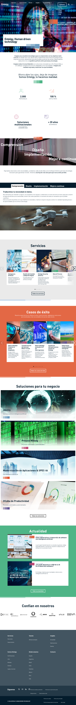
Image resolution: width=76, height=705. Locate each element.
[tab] (17, 186)
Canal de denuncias (43, 693)
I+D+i (9, 659)
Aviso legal (63, 702)
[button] (16, 3)
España (30, 656)
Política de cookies (47, 698)
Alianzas (9, 662)
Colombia (31, 669)
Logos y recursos (11, 669)
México (30, 672)
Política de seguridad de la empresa (51, 702)
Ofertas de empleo (33, 639)
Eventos (52, 646)
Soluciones (10, 639)
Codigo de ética (33, 693)
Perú (30, 675)
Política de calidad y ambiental (36, 689)
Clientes (9, 665)
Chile (30, 665)
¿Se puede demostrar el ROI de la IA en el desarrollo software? (48, 565)
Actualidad (52, 639)
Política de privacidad (58, 698)
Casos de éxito (11, 642)
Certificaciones (11, 656)
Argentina (31, 659)
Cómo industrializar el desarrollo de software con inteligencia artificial (51, 538)
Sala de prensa (53, 643)
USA (30, 678)
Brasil (30, 662)
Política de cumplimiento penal (51, 689)
